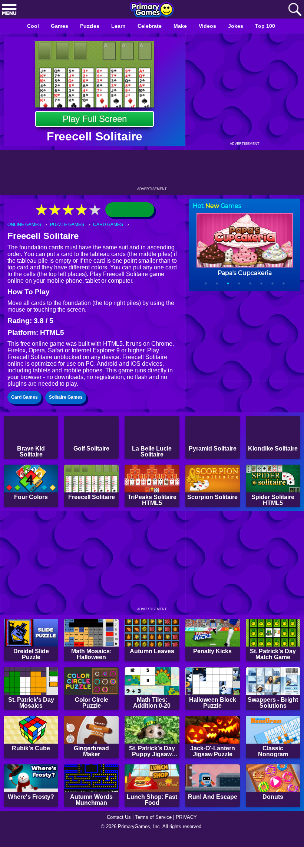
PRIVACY (189, 827)
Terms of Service (154, 827)
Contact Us (116, 827)
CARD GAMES (112, 224)
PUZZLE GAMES (70, 224)
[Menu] (9, 9)
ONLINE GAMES (25, 224)
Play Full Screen (95, 119)
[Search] (295, 9)
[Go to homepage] (152, 10)
